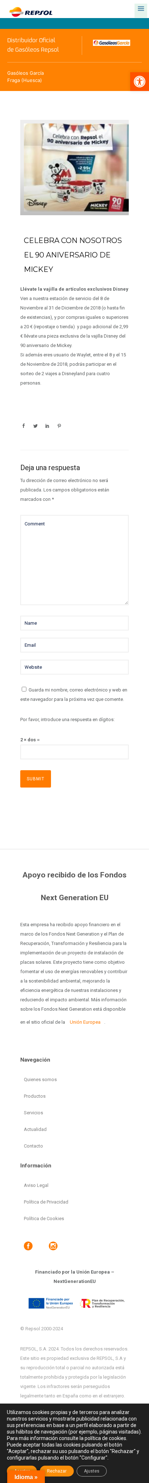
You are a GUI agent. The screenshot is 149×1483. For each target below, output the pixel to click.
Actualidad (35, 1129)
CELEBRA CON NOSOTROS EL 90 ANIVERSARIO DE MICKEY (73, 255)
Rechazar (57, 1471)
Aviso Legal (37, 1185)
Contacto (33, 1146)
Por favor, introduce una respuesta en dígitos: (67, 719)
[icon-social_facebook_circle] (30, 1246)
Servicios (33, 1112)
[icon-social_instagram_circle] (53, 1246)
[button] (139, 81)
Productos (35, 1096)
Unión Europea (85, 1022)
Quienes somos (41, 1079)
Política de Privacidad (46, 1202)
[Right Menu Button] (141, 9)
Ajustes (91, 1471)
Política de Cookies (44, 1218)
